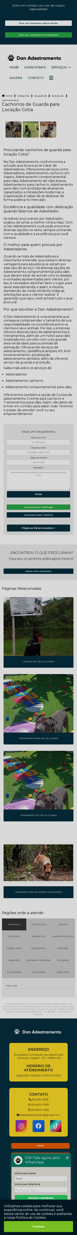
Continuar (39, 1226)
